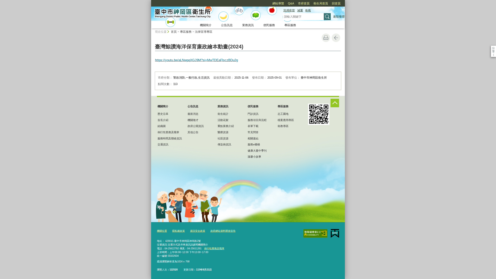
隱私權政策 (178, 230)
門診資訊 (253, 113)
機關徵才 (193, 120)
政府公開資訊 (196, 126)
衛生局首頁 (320, 3)
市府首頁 (304, 3)
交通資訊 (163, 144)
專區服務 (290, 25)
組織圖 (162, 126)
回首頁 (336, 3)
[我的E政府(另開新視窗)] (335, 233)
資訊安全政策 (197, 230)
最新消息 (193, 113)
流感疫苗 (289, 10)
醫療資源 (223, 132)
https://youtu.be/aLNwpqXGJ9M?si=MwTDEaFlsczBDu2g (196, 60)
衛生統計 (223, 113)
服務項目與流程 (257, 120)
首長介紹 (163, 120)
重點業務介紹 (226, 126)
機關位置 (162, 230)
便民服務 (269, 25)
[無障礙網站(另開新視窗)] (315, 233)
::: (149, 1)
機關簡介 (206, 25)
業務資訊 (248, 25)
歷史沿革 (163, 113)
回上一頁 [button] (336, 37)
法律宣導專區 (203, 31)
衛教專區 (283, 126)
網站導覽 (278, 3)
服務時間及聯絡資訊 (170, 138)
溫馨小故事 (254, 156)
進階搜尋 (339, 16)
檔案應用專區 (286, 120)
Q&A (291, 3)
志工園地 (283, 113)
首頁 (174, 31)
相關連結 (253, 138)
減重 (300, 10)
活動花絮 (223, 120)
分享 (493, 48)
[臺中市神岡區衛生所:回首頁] (212, 14)
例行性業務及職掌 (168, 132)
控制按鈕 (335, 103)
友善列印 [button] (326, 37)
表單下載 (253, 126)
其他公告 (193, 132)
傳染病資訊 (224, 144)
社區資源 (223, 138)
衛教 (308, 10)
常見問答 (253, 132)
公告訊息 (227, 25)
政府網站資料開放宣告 (223, 230)
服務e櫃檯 (254, 144)
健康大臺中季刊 (257, 150)
